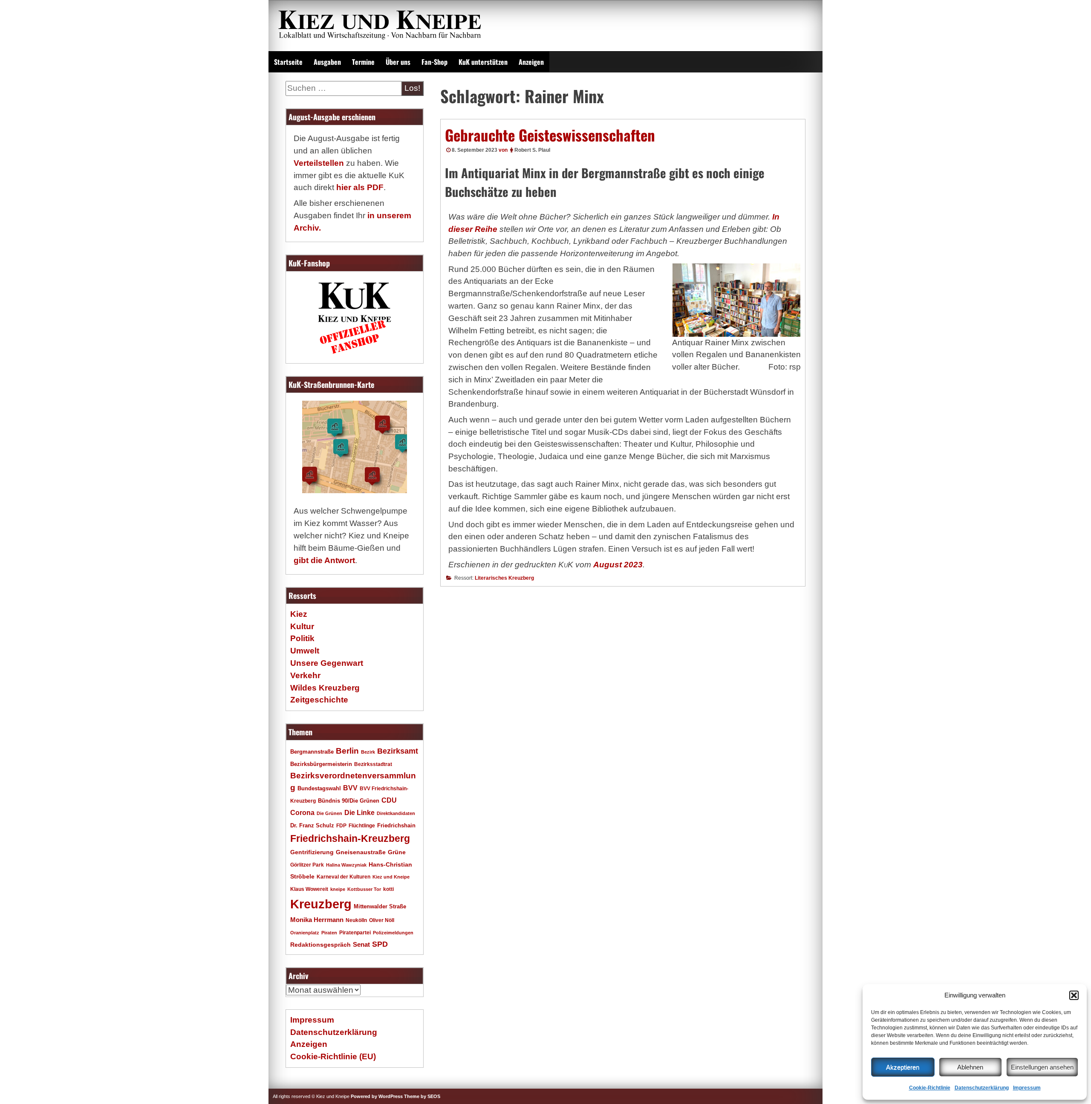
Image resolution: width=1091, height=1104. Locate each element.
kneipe (337, 889)
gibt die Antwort (324, 560)
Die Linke (359, 812)
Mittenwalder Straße (380, 907)
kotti (388, 889)
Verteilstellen (319, 163)
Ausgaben (327, 62)
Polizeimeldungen (393, 932)
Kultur (302, 626)
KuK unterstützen (483, 62)
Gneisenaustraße (361, 852)
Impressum (1027, 1088)
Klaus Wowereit (309, 889)
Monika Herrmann (316, 919)
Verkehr (305, 675)
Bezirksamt (397, 751)
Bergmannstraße (312, 752)
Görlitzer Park (307, 865)
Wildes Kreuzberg (325, 687)
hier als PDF (360, 187)
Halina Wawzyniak (346, 864)
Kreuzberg (321, 904)
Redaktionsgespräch (320, 945)
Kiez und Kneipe (391, 876)
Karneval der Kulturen (343, 876)
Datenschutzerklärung (982, 1088)
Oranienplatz (304, 932)
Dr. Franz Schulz (312, 825)
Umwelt (304, 650)
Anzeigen (531, 62)
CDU (389, 800)
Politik (302, 638)
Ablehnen (970, 1067)
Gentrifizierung (312, 852)
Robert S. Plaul (532, 150)
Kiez (298, 614)
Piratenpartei (355, 933)
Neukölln (356, 920)
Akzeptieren (902, 1067)
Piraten (329, 932)
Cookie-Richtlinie (929, 1088)
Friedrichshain (396, 825)
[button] (1074, 995)
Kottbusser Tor (364, 889)
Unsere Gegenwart (326, 663)
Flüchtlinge (362, 825)
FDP (341, 825)
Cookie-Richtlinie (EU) (333, 1056)
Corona (302, 812)
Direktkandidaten (396, 813)
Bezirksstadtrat (373, 764)
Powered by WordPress (377, 1096)
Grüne (397, 852)
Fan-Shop (434, 62)
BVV (350, 788)
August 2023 (618, 564)
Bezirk (368, 751)
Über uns (398, 62)
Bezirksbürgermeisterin (321, 764)
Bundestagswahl (319, 789)
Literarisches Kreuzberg (504, 578)
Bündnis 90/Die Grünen (348, 801)
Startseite (288, 62)
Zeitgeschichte (319, 699)
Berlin (347, 750)
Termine (363, 62)
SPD (380, 944)
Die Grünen (329, 813)
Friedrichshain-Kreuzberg (350, 838)
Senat (361, 944)
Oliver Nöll (381, 920)
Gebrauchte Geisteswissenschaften (550, 135)
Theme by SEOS (422, 1096)
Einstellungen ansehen (1042, 1067)
